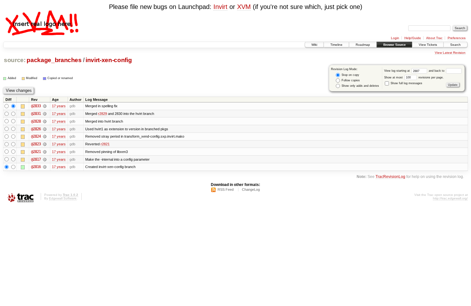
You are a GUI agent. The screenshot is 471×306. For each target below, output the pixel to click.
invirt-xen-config (109, 60)
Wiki (314, 44)
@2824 (36, 136)
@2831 (36, 113)
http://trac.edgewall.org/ (450, 198)
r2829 (102, 114)
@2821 (36, 151)
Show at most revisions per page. (414, 77)
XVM (244, 6)
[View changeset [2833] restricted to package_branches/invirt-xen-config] (44, 106)
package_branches (54, 60)
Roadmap (363, 44)
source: (15, 60)
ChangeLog (251, 189)
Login (395, 38)
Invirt (220, 6)
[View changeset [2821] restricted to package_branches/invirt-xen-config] (44, 151)
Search (455, 44)
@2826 (36, 129)
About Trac (434, 38)
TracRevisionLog (390, 176)
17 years (59, 106)
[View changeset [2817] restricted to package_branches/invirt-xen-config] (44, 159)
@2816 (36, 167)
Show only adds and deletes (360, 85)
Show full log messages (406, 83)
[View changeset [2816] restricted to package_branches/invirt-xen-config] (44, 167)
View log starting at (397, 70)
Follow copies (350, 80)
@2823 (36, 144)
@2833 (36, 106)
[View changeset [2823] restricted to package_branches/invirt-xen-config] (44, 144)
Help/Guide (412, 38)
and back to (437, 70)
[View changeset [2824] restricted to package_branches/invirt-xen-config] (44, 136)
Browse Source (394, 44)
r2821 (105, 144)
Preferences (457, 38)
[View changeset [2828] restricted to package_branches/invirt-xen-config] (44, 121)
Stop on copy (350, 74)
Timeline (336, 44)
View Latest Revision (450, 52)
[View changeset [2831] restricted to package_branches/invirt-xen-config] (44, 113)
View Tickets (428, 44)
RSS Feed (226, 189)
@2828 (36, 121)
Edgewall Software (63, 198)
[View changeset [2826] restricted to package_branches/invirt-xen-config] (44, 129)
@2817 (36, 159)
